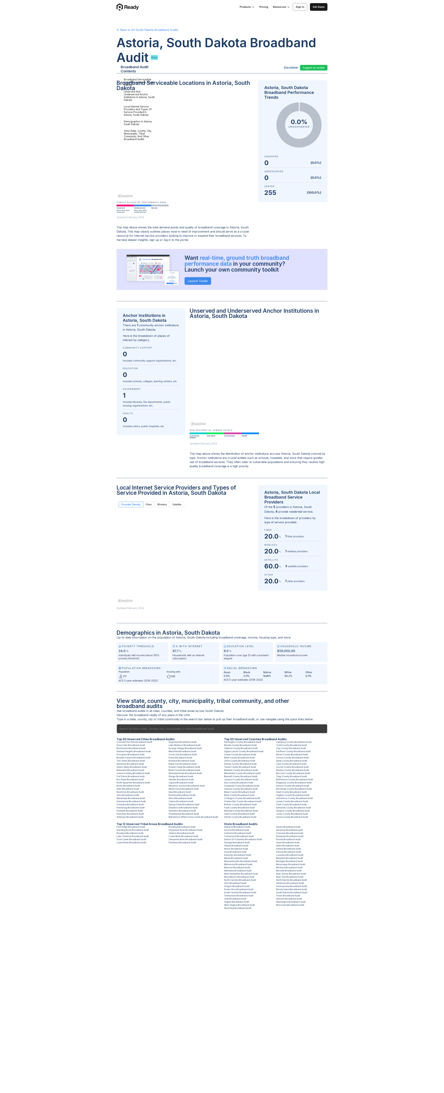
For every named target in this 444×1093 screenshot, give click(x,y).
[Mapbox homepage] (125, 196)
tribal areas (187, 711)
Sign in (300, 6)
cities (156, 711)
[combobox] (222, 728)
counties (166, 711)
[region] (185, 147)
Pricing (263, 6)
